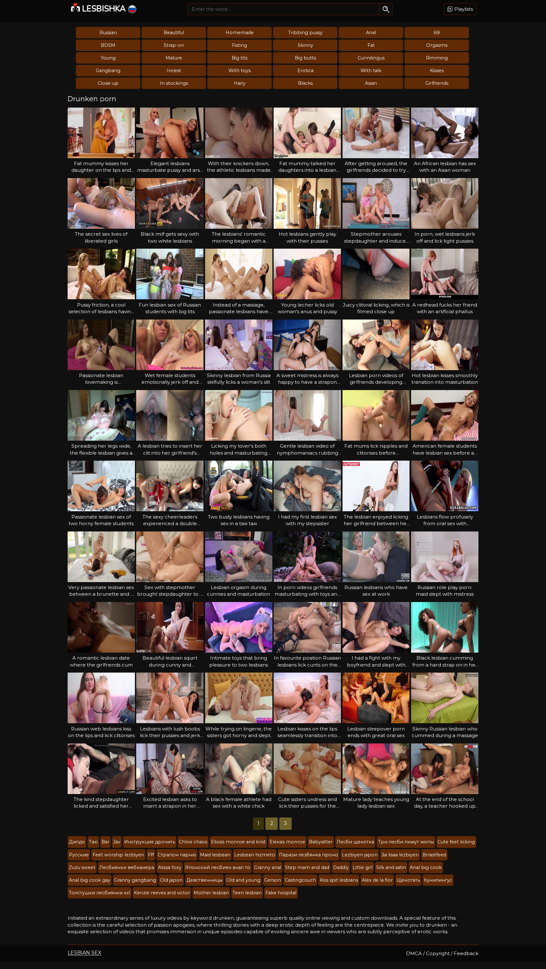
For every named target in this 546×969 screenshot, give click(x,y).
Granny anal (267, 867)
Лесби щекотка (355, 842)
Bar (105, 842)
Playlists (463, 9)
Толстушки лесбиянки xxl (99, 893)
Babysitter (321, 842)
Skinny (305, 45)
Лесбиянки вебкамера (126, 867)
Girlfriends (436, 83)
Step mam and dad (307, 867)
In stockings (174, 83)
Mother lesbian (211, 893)
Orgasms (436, 45)
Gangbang (108, 70)
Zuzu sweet (82, 867)
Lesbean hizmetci (254, 855)
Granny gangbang (135, 880)
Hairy (240, 83)
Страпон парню (177, 855)
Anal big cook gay (89, 880)
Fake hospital (280, 893)
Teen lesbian (247, 893)
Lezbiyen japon (360, 855)
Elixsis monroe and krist (238, 842)
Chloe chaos (193, 842)
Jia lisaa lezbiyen (400, 855)
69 (437, 32)
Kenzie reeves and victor (162, 893)
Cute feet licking (456, 842)
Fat (371, 45)
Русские (79, 855)
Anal (371, 32)
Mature (174, 58)
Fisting (239, 45)
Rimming (437, 58)
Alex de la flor (377, 880)
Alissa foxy (169, 867)
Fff (151, 855)
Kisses (437, 70)
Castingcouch (300, 880)
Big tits (239, 58)
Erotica (305, 70)
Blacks (305, 83)
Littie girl (363, 867)
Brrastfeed (434, 855)
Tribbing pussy (305, 32)
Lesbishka (104, 8)
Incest (174, 70)
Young (108, 58)
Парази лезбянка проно (308, 855)
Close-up (108, 83)
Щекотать (408, 880)
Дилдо (77, 842)
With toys (239, 70)
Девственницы (204, 880)
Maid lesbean (215, 855)
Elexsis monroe (287, 842)
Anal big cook (426, 867)
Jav (116, 842)
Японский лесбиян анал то (217, 867)
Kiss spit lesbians (339, 880)
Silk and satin (391, 867)
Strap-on (174, 45)
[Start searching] (386, 9)
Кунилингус (438, 880)
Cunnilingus (371, 58)
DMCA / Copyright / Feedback (442, 953)
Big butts (305, 58)
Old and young (243, 880)
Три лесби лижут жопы (406, 842)
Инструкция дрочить (149, 842)
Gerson (272, 880)
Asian (371, 83)
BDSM (108, 45)
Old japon (171, 880)
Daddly (341, 867)
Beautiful (174, 32)
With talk (371, 70)
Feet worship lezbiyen (118, 855)
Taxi (93, 842)
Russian (108, 32)
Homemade (240, 32)
